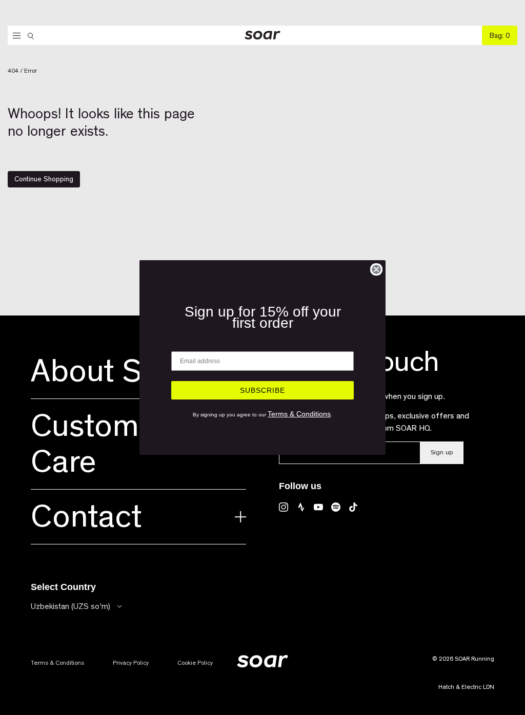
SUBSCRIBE (262, 390)
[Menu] (14, 36)
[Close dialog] (376, 269)
